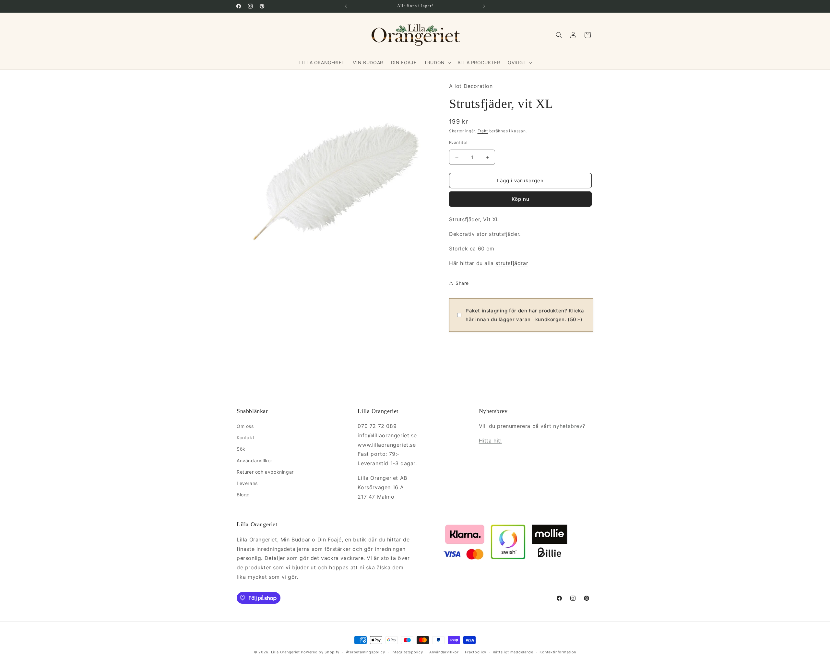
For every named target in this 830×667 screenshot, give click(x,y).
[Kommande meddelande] (484, 6)
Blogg (243, 494)
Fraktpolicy (475, 652)
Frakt (483, 130)
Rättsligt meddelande (513, 652)
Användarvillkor (254, 460)
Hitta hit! (490, 440)
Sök (241, 449)
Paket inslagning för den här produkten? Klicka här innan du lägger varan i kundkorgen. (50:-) (525, 315)
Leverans (247, 483)
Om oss (245, 426)
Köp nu (520, 199)
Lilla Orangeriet (285, 652)
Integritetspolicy (407, 652)
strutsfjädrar (511, 263)
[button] (437, 62)
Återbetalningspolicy (365, 652)
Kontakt (245, 437)
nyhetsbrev (567, 426)
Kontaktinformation (558, 652)
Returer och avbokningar (265, 472)
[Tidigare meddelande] (346, 6)
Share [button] (462, 283)
